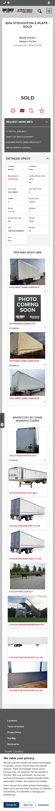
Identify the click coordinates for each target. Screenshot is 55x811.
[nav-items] (4, 2)
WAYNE (10, 170)
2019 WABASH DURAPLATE (22, 324)
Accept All (11, 805)
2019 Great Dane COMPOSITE (24, 361)
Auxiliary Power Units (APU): (37, 177)
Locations (12, 721)
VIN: (9, 228)
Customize (43, 805)
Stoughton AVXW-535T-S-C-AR (25, 559)
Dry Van (32, 41)
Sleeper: (32, 218)
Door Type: (12, 189)
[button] (49, 2)
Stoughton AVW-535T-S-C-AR (24, 526)
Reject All (28, 805)
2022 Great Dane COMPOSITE (24, 287)
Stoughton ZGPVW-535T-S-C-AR (26, 657)
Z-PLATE (11, 212)
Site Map (11, 738)
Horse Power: (34, 199)
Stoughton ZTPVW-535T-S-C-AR (26, 690)
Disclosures (13, 744)
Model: (10, 208)
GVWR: (10, 199)
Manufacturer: (13, 176)
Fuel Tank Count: (35, 189)
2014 (9, 241)
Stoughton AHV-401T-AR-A (23, 493)
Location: (11, 166)
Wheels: (32, 228)
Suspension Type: (15, 218)
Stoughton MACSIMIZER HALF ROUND (28, 624)
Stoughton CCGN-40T (21, 592)
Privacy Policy (14, 732)
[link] (13, 111)
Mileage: (32, 208)
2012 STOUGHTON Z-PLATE (22, 456)
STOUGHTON (13, 179)
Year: (10, 237)
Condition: (33, 166)
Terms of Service (15, 726)
